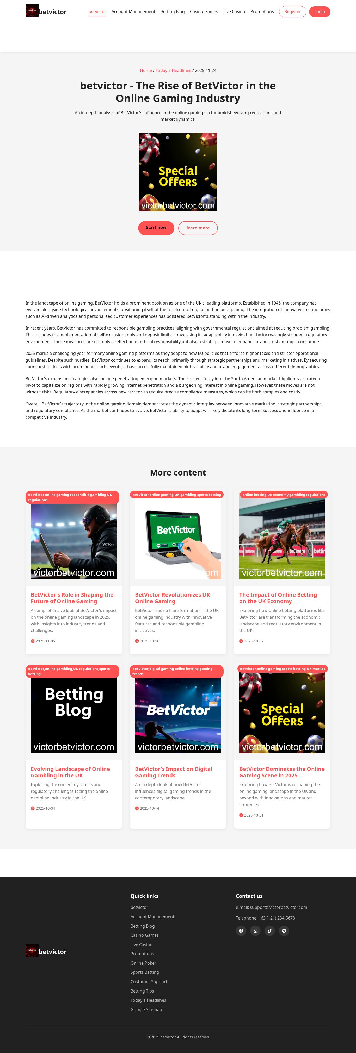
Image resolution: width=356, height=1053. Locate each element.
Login (319, 11)
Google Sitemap (146, 1009)
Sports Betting (145, 972)
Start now (156, 227)
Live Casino (234, 11)
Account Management (133, 11)
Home (146, 70)
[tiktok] (270, 931)
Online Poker (143, 963)
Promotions (262, 11)
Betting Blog (173, 11)
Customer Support (149, 981)
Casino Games (204, 11)
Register (293, 11)
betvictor (97, 11)
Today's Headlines (173, 70)
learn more (198, 228)
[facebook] (241, 931)
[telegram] (284, 931)
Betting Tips (142, 991)
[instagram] (255, 931)
